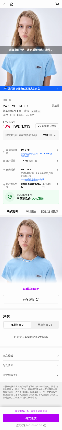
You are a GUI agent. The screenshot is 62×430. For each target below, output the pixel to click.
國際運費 (10, 169)
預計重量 (10, 160)
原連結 (55, 105)
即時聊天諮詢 (49, 126)
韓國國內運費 (11, 151)
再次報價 (31, 418)
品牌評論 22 (45, 324)
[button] (31, 135)
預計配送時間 (11, 185)
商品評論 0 (17, 324)
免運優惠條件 (31, 179)
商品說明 (28, 299)
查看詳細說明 (31, 289)
